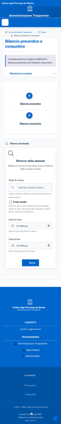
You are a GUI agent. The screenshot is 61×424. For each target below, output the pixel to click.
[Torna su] (55, 418)
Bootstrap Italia (36, 417)
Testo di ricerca (16, 180)
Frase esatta (19, 201)
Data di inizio (15, 219)
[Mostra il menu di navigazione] (5, 22)
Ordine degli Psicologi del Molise (18, 3)
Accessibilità (30, 375)
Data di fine (14, 239)
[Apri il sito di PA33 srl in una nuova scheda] (36, 414)
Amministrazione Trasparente (20, 32)
